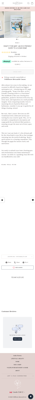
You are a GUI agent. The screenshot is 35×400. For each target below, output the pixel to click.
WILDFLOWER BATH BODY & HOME (17, 368)
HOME (17, 362)
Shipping (10, 57)
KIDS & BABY (17, 365)
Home (17, 43)
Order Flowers (17, 356)
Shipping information (17, 257)
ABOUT (17, 371)
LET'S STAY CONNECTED (17, 376)
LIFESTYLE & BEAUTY (17, 359)
